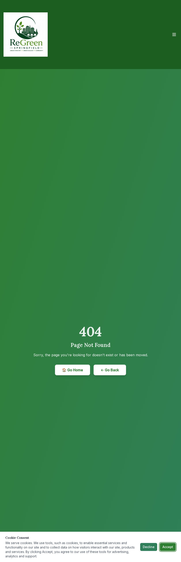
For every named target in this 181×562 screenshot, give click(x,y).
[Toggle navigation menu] (174, 34)
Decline (149, 547)
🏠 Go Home (72, 370)
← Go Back (110, 370)
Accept (167, 547)
